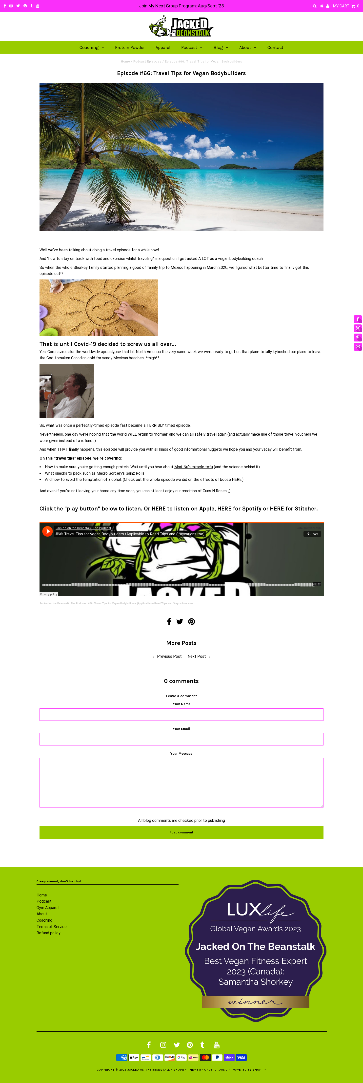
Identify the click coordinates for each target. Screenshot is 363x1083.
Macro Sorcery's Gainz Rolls (120, 473)
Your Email (181, 729)
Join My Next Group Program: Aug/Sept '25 (181, 5)
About (245, 47)
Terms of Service (52, 926)
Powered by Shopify (249, 1069)
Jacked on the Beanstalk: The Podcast (63, 603)
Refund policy (48, 933)
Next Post (197, 656)
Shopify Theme (185, 1069)
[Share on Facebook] (169, 623)
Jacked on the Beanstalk (148, 1069)
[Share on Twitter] (179, 623)
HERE (237, 479)
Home (125, 61)
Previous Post (169, 656)
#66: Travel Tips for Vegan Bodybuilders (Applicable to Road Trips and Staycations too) (140, 603)
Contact (275, 47)
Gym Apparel (48, 907)
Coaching (89, 47)
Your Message (181, 753)
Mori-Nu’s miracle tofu (193, 467)
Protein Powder (130, 47)
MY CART (346, 6)
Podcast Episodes (147, 61)
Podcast (189, 47)
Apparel (163, 47)
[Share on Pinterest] (191, 623)
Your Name (181, 704)
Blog (218, 47)
